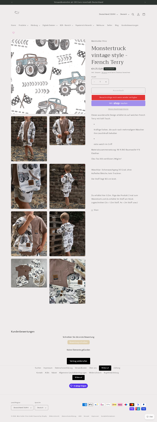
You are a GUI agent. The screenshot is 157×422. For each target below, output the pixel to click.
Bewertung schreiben (79, 342)
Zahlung (117, 368)
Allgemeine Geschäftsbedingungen (73, 373)
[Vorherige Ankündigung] (12, 2)
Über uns (93, 368)
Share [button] (96, 210)
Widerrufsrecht (95, 373)
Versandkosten (81, 368)
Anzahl (93, 77)
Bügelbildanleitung (111, 373)
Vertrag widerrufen (78, 361)
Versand (104, 72)
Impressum (48, 368)
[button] (23, 25)
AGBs (47, 373)
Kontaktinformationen (108, 416)
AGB (80, 416)
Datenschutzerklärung (64, 368)
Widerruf (105, 368)
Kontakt (39, 373)
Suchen (38, 368)
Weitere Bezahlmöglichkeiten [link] (118, 109)
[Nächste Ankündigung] (145, 2)
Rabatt (54, 373)
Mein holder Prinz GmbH (25, 416)
